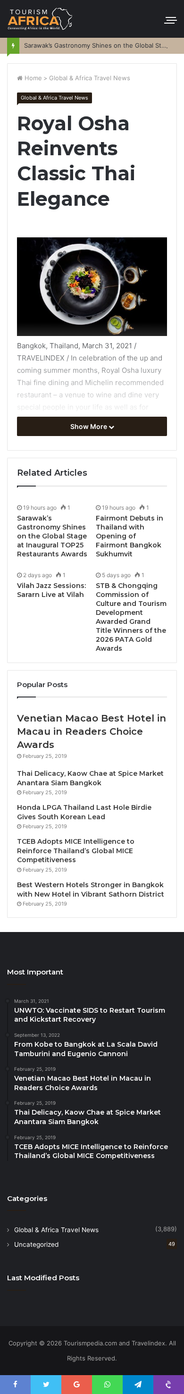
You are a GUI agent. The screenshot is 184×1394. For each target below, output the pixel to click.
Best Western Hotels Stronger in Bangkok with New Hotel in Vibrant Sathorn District (90, 890)
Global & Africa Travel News (89, 78)
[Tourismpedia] (40, 19)
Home (32, 78)
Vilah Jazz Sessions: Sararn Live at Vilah (51, 590)
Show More (89, 426)
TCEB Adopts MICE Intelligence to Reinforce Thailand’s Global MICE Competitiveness (75, 850)
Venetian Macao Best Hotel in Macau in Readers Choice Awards (91, 731)
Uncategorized (36, 1244)
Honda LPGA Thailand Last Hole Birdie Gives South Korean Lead (84, 812)
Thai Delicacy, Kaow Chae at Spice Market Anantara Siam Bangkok (90, 778)
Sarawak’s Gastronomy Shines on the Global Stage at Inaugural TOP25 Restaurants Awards (52, 536)
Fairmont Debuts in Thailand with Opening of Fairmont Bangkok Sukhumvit (129, 536)
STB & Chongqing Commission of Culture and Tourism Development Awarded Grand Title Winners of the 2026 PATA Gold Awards (131, 617)
